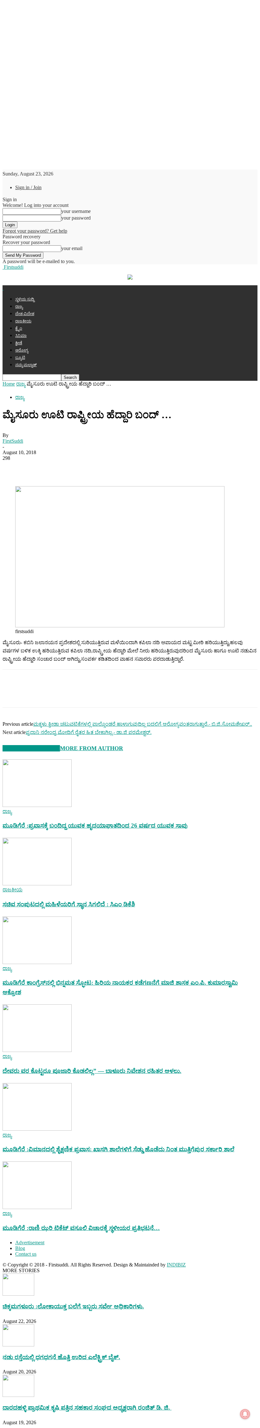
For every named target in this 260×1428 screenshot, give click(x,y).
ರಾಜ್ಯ (19, 306)
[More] (127, 467)
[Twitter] (35, 467)
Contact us (25, 1254)
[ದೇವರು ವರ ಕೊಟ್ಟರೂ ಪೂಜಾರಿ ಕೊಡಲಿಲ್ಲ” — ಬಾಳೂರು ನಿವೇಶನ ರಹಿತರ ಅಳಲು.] (37, 1050)
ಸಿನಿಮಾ (21, 335)
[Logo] (3, 288)
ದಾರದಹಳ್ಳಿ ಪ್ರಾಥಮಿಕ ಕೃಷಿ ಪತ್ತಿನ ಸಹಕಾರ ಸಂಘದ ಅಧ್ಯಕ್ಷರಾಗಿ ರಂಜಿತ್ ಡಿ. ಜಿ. (87, 1407)
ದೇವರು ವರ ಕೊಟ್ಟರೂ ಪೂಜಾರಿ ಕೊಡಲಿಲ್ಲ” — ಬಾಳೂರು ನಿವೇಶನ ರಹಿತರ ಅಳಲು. (92, 1071)
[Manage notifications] (245, 1414)
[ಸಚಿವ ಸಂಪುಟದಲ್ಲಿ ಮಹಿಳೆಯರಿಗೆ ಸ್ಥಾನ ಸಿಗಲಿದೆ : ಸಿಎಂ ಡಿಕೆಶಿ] (37, 883)
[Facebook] (13, 467)
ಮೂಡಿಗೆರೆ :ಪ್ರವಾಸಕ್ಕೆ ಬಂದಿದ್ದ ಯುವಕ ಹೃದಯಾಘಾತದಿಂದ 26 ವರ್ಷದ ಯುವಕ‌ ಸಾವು (95, 825)
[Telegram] (81, 467)
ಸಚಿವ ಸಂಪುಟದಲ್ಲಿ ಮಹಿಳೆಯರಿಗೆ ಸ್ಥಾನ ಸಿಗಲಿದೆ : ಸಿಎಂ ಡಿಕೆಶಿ (69, 904)
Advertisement (29, 1242)
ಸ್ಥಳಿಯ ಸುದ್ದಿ (24, 299)
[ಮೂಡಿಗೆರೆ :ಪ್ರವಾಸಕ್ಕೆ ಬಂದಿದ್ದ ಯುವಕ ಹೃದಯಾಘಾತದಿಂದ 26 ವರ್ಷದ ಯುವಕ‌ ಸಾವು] (37, 805)
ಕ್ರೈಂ (18, 328)
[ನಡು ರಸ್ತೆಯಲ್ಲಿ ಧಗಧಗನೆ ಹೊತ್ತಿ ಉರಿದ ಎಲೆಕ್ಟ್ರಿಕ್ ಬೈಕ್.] (18, 1344)
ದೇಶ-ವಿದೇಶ (24, 313)
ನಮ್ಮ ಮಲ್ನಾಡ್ (26, 364)
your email (71, 248)
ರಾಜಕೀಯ (23, 321)
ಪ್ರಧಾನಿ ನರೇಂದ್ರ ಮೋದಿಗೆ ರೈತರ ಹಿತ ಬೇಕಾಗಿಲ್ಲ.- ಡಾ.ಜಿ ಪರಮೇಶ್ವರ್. (89, 732)
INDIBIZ (176, 1264)
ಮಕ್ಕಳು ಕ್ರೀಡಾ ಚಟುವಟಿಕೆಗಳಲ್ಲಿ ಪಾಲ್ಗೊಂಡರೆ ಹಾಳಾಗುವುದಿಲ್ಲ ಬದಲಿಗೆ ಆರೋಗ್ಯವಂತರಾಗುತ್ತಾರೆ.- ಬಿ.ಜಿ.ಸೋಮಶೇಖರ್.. (142, 724)
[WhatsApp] (58, 467)
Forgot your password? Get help (35, 231)
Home (9, 384)
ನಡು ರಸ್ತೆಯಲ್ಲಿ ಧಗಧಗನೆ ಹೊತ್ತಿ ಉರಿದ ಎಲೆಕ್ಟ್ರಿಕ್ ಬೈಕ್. (61, 1357)
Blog (20, 1248)
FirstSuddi (13, 441)
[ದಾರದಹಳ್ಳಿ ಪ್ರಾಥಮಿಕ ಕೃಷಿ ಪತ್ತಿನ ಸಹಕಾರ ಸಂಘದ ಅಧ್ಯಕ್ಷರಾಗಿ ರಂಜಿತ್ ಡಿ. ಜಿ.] (18, 1395)
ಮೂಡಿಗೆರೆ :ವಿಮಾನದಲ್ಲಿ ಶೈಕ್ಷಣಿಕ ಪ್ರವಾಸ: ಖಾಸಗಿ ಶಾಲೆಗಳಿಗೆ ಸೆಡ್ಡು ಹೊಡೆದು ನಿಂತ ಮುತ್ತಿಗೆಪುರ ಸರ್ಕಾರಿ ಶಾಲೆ (118, 1149)
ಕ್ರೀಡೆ (18, 342)
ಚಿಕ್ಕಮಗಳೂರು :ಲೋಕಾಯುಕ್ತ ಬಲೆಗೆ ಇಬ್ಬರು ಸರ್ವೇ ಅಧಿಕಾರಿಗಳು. (73, 1306)
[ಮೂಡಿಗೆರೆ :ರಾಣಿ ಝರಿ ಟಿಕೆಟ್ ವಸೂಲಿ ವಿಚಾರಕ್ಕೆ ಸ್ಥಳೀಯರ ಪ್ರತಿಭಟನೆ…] (37, 1207)
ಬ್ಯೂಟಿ (20, 357)
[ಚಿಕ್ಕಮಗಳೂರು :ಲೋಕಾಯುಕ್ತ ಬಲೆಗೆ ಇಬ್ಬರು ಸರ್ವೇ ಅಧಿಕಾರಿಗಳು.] (18, 1294)
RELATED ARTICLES (31, 748)
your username (76, 211)
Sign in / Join (28, 187)
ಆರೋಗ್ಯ (21, 350)
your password (76, 218)
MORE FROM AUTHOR (91, 748)
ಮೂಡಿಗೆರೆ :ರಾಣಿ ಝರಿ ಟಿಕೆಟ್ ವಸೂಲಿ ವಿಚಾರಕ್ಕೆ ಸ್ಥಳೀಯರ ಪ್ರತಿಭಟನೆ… (81, 1228)
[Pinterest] (104, 467)
